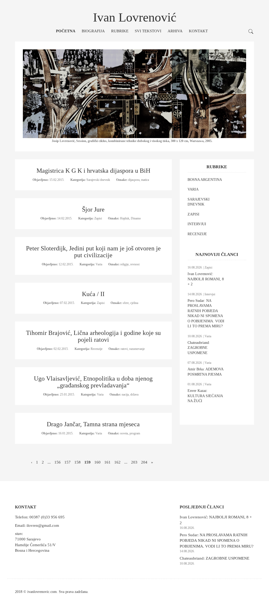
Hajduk (124, 218)
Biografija (93, 31)
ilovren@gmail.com (43, 525)
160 (97, 462)
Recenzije (97, 349)
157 (67, 462)
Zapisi (98, 218)
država (134, 394)
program (135, 433)
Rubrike (119, 31)
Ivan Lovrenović (134, 17)
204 (144, 462)
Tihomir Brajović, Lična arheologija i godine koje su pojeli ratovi (93, 336)
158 (77, 462)
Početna (65, 31)
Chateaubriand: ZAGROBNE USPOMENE (199, 348)
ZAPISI (193, 214)
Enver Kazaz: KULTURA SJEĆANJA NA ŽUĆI (205, 396)
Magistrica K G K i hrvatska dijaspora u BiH (93, 170)
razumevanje (137, 349)
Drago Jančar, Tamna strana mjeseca (93, 424)
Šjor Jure (93, 209)
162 (117, 462)
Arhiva (175, 31)
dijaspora (133, 180)
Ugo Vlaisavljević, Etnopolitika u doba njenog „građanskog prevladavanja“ (93, 382)
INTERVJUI (197, 224)
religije (124, 264)
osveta (124, 433)
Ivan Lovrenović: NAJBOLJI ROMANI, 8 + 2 (206, 279)
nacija (125, 394)
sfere (126, 303)
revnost (134, 264)
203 (134, 462)
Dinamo (136, 218)
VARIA (193, 189)
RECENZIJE (197, 234)
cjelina (134, 303)
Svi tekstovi (148, 31)
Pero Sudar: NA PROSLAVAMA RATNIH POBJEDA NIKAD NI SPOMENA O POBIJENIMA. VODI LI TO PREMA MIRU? (217, 540)
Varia (99, 264)
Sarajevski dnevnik (98, 180)
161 (107, 462)
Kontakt (198, 31)
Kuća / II (93, 294)
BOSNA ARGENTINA (205, 180)
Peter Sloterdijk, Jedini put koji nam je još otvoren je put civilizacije (93, 252)
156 (57, 462)
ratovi (124, 349)
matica (145, 180)
